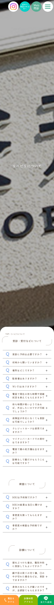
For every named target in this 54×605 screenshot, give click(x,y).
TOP (7, 334)
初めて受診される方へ (25, 6)
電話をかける (11, 600)
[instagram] (13, 6)
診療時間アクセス (28, 600)
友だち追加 (46, 602)
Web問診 (36, 6)
